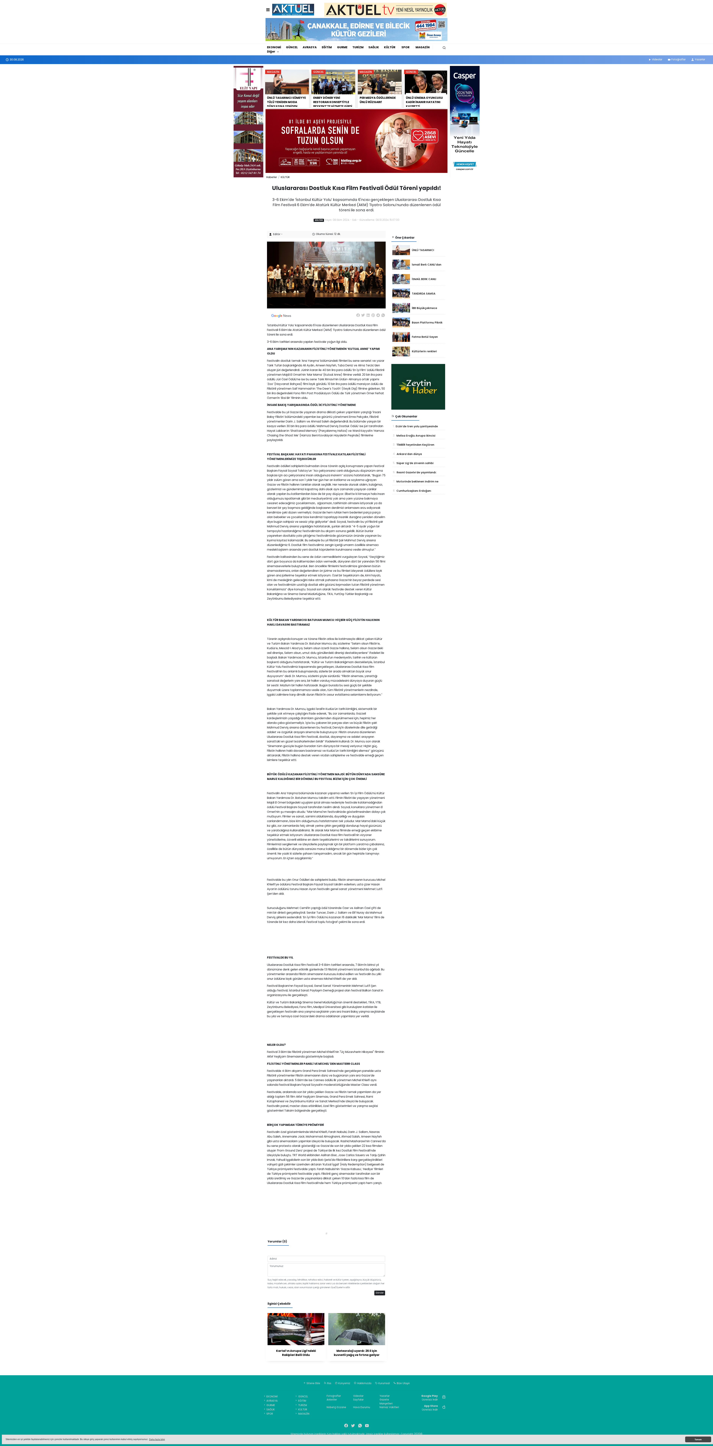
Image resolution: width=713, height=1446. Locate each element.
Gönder (380, 1292)
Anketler (332, 1399)
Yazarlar (700, 59)
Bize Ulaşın (403, 1383)
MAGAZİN (423, 47)
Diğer (271, 51)
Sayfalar (358, 1399)
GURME (342, 47)
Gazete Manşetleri (386, 1401)
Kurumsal (384, 1383)
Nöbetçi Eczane (336, 1407)
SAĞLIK (373, 47)
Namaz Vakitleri (389, 1407)
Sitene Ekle (313, 1383)
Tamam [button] (698, 1439)
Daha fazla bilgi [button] (157, 1439)
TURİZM (358, 47)
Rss (328, 1383)
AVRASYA (310, 47)
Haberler (271, 177)
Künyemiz (344, 1383)
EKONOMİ (274, 47)
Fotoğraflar (678, 59)
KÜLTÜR (389, 47)
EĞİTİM (327, 47)
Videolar (657, 59)
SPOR (405, 47)
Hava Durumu (361, 1407)
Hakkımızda (363, 1383)
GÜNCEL (292, 47)
